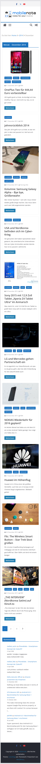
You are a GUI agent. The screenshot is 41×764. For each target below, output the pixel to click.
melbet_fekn (11, 662)
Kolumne (16, 177)
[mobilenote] (4, 25)
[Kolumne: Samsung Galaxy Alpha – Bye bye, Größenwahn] (20, 160)
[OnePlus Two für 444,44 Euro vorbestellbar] (20, 61)
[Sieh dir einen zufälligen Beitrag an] (36, 25)
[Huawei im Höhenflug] (20, 456)
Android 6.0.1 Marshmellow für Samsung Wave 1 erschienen (19, 695)
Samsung (24, 177)
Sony (22, 287)
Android (16, 78)
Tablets (29, 287)
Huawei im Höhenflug (17, 480)
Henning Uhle (24, 185)
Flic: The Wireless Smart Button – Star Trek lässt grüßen (18, 540)
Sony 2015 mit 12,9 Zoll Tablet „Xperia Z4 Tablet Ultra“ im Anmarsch (18, 299)
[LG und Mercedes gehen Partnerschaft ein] (20, 335)
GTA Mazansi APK (13, 692)
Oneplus (7, 82)
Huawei (16, 472)
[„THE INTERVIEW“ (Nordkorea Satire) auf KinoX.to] (20, 576)
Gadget (16, 528)
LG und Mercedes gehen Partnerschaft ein (19, 360)
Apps (15, 589)
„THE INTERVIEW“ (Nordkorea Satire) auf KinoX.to (17, 600)
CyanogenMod (25, 78)
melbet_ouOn (12, 646)
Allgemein (8, 78)
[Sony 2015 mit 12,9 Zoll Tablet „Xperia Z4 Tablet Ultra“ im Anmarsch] (20, 271)
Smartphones (16, 82)
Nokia (22, 408)
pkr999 (9, 716)
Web (32, 589)
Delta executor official (14, 677)
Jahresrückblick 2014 (16, 125)
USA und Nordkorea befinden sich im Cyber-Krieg (18, 231)
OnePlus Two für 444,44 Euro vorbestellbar (18, 91)
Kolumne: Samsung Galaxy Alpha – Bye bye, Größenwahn (20, 192)
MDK (21, 85)
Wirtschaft (17, 220)
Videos (26, 589)
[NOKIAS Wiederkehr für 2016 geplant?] (20, 394)
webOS (19, 351)
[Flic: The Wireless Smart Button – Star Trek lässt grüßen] (20, 514)
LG (14, 351)
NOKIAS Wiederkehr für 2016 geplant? (18, 421)
